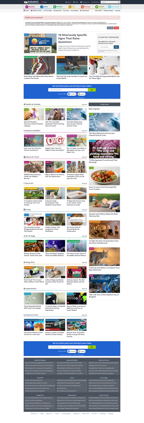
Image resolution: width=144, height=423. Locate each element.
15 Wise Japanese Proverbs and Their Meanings (68, 403)
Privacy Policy (101, 51)
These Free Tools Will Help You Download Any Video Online (103, 400)
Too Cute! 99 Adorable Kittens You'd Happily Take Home (39, 398)
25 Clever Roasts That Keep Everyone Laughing (68, 383)
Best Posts (85, 414)
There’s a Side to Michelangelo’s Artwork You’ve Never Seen (103, 388)
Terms (57, 414)
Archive (94, 414)
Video (45, 2)
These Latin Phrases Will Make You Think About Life (37, 403)
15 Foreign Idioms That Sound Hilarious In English (37, 408)
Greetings (75, 10)
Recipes (87, 7)
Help (76, 2)
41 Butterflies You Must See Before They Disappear (101, 373)
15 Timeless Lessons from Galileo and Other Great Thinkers (71, 406)
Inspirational (85, 10)
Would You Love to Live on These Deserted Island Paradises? (103, 363)
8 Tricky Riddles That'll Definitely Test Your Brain (68, 368)
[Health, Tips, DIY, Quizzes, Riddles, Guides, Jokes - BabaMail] (32, 2)
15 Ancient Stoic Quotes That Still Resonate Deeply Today (71, 398)
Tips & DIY (40, 378)
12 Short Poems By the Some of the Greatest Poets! (101, 380)
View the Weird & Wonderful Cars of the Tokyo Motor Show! (103, 408)
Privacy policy (66, 414)
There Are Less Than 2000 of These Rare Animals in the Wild (103, 371)
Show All (84, 104)
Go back (110, 28)
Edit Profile (98, 10)
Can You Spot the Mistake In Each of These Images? (69, 363)
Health (101, 7)
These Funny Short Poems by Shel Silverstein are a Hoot (102, 383)
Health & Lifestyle (40, 360)
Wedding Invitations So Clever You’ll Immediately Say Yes (39, 406)
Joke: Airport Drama (61, 388)
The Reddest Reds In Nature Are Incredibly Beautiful (101, 368)
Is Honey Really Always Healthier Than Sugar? (36, 383)
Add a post (105, 104)
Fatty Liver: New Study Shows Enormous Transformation (39, 365)
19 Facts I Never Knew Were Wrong (33, 380)
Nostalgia (115, 7)
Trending (102, 414)
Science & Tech (104, 395)
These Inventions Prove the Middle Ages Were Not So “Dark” (103, 406)
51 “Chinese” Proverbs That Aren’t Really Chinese (69, 385)
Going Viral (58, 10)
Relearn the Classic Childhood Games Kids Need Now (70, 365)
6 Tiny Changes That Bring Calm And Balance (68, 408)
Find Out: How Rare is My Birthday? (33, 400)
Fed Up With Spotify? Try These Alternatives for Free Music (103, 398)
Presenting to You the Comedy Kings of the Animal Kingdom (71, 380)
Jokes (46, 7)
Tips (73, 7)
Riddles (59, 7)
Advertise (96, 2)
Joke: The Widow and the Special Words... (67, 391)
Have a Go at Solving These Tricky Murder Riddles (69, 371)
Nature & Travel (37, 10)
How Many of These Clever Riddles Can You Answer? (69, 373)
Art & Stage (48, 10)
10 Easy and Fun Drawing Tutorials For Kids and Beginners (39, 371)
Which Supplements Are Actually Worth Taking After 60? (38, 368)
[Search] (118, 2)
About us (49, 414)
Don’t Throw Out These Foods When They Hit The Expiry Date (40, 385)
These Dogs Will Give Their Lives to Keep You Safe (37, 388)
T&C (114, 50)
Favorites (117, 10)
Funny (27, 10)
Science (67, 10)
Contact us (85, 2)
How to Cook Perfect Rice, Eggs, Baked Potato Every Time (39, 363)
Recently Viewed (108, 10)
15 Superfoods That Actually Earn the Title (35, 373)
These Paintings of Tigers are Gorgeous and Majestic (101, 385)
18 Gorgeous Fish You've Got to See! (97, 365)
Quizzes (32, 7)
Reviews (110, 414)
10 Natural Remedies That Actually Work (35, 391)
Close (116, 28)
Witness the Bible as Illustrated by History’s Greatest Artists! (103, 391)
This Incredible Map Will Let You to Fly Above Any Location (103, 403)
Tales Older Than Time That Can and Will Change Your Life (71, 400)
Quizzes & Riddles (72, 360)
